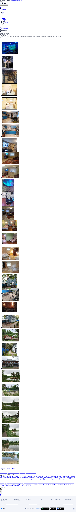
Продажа (4, 13)
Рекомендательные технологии (33, 504)
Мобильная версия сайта (29, 508)
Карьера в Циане (4, 500)
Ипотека (3, 18)
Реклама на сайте (17, 499)
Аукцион (40, 497)
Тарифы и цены (4, 499)
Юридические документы (18, 497)
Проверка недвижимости (68, 499)
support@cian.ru (11, 504)
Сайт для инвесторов (17, 500)
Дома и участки (5, 15)
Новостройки (4, 14)
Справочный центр (4, 497)
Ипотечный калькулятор (55, 499)
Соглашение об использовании (16, 0)
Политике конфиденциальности (68, 503)
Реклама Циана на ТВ (55, 497)
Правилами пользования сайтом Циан (12, 503)
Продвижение (28, 499)
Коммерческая (4, 17)
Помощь (40, 499)
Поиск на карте (29, 497)
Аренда (3, 12)
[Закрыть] (1, 1)
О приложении (38, 508)
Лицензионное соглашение (33, 503)
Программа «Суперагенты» (68, 497)
